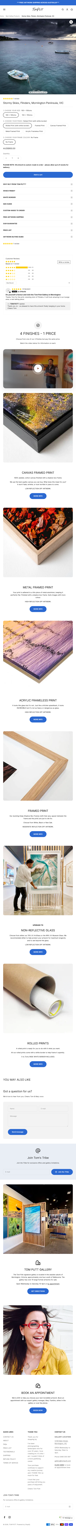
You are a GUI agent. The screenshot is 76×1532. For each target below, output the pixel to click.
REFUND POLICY (9, 1459)
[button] (8, 99)
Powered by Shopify (23, 1524)
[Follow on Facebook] (4, 1517)
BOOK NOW (38, 1410)
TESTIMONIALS (9, 1452)
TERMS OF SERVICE (10, 1463)
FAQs (5, 1444)
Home (2, 16)
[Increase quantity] (18, 158)
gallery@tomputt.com (63, 1461)
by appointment (53, 1284)
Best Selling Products (13, 16)
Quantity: (6, 154)
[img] (17, 289)
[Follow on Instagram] (9, 1517)
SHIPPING (6, 1455)
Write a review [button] (64, 262)
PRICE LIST (7, 1448)
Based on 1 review (12, 264)
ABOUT (6, 1440)
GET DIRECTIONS (38, 1291)
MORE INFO (38, 496)
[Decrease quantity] (6, 158)
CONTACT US (8, 1437)
